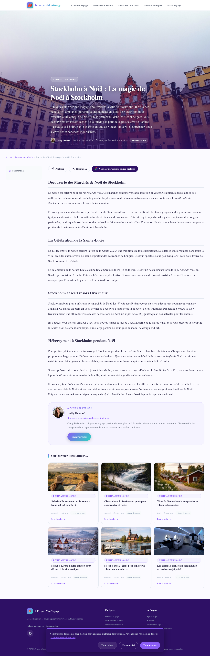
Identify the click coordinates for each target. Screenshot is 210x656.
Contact (150, 620)
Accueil (9, 157)
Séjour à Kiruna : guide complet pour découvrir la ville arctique (71, 567)
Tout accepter (150, 645)
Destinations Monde (103, 5)
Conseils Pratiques (153, 5)
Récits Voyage (174, 5)
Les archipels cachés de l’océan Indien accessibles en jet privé (177, 567)
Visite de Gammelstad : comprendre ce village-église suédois (177, 503)
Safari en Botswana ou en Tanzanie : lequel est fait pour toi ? (70, 503)
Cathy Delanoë (63, 140)
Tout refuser (107, 645)
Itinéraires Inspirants (128, 5)
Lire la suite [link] (57, 519)
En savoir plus (79, 436)
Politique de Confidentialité (159, 628)
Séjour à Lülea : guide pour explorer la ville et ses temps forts (124, 567)
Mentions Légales (155, 624)
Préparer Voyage (79, 5)
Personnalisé (128, 645)
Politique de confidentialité (63, 637)
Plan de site (152, 632)
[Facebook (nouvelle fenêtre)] (30, 633)
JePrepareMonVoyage (42, 649)
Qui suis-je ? (152, 616)
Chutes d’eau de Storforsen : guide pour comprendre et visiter (125, 503)
